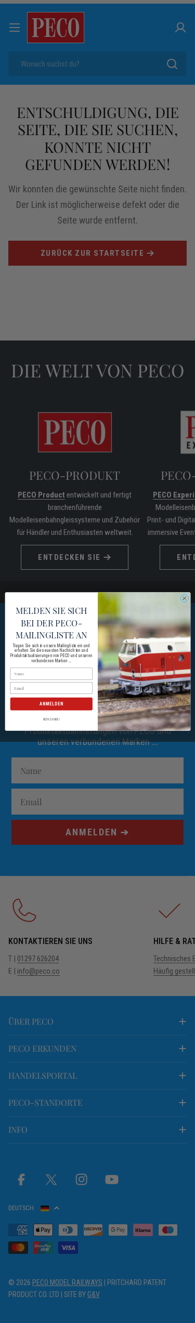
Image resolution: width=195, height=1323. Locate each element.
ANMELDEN (51, 703)
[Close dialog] (184, 598)
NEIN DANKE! (51, 719)
